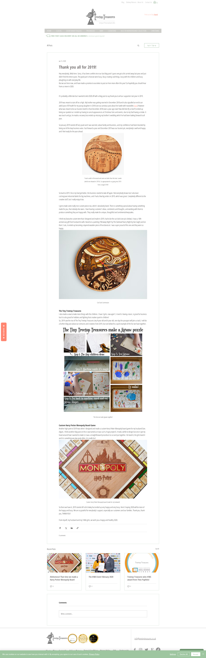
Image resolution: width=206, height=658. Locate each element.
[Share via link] (77, 528)
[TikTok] (158, 650)
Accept (195, 654)
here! (156, 14)
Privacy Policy (94, 654)
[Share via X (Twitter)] (66, 528)
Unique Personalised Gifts (107, 23)
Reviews (3, 332)
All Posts (49, 45)
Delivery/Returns (131, 2)
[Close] (203, 654)
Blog (122, 2)
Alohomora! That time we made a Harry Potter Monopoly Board (64, 578)
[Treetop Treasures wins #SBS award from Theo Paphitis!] (141, 562)
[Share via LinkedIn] (72, 528)
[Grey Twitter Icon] (146, 650)
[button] (156, 2)
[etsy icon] (152, 650)
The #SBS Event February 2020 (101, 576)
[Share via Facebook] (60, 528)
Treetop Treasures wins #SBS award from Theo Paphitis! (139, 578)
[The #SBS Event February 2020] (103, 562)
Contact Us (148, 2)
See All (157, 549)
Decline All (184, 654)
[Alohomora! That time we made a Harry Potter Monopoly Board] (64, 562)
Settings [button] (173, 654)
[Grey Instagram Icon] (140, 650)
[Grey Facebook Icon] (135, 650)
